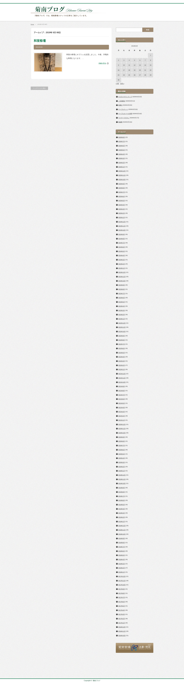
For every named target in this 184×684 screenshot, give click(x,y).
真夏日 (120, 105)
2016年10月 (122, 635)
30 (118, 80)
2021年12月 (122, 373)
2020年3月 (121, 462)
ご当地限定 (121, 101)
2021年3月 (121, 411)
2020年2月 (121, 466)
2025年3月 (121, 209)
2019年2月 (121, 517)
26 (134, 75)
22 (150, 70)
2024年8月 (121, 238)
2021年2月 (121, 416)
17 (124, 70)
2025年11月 (122, 175)
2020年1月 (121, 471)
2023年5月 (121, 302)
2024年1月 (121, 268)
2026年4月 (121, 154)
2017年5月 (121, 606)
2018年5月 (121, 555)
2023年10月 (122, 281)
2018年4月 (121, 559)
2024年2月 (121, 264)
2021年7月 (121, 395)
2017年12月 (122, 576)
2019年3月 (121, 513)
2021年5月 (121, 403)
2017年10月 (122, 585)
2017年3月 (121, 614)
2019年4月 (121, 509)
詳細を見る (102, 63)
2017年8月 (121, 593)
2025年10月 (122, 179)
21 (145, 70)
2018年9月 (121, 538)
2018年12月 (122, 525)
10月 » (122, 83)
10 (124, 65)
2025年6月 (121, 196)
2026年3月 (121, 158)
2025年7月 (121, 192)
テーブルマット (123, 109)
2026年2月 (121, 162)
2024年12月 (122, 221)
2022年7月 (121, 344)
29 (150, 75)
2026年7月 (121, 141)
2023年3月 (121, 310)
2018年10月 (122, 534)
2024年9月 (121, 234)
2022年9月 (121, 335)
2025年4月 (121, 205)
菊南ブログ (96, 680)
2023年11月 (122, 276)
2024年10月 (122, 230)
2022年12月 (122, 323)
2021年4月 (121, 407)
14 (145, 65)
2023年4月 (121, 306)
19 (134, 70)
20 (140, 70)
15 (150, 65)
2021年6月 (121, 399)
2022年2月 (121, 365)
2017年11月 (122, 580)
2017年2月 (121, 618)
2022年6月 (121, 348)
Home (32, 24)
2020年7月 (121, 445)
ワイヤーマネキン (123, 118)
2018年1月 (121, 572)
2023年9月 (121, 285)
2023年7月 (121, 293)
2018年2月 (121, 568)
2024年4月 (121, 255)
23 (118, 75)
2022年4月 (121, 357)
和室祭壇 (40, 40)
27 (140, 75)
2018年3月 (121, 563)
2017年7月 (121, 597)
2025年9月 (121, 184)
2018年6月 (121, 551)
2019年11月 (122, 479)
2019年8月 (121, 492)
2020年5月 (121, 454)
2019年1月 (121, 521)
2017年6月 (121, 601)
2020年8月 (121, 441)
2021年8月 (121, 390)
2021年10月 (122, 382)
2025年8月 (121, 188)
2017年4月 (121, 610)
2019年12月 (122, 475)
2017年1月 (121, 623)
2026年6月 (121, 145)
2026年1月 (121, 167)
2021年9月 (121, 386)
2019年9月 (121, 487)
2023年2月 (121, 314)
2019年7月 (121, 496)
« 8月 (117, 83)
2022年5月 (121, 352)
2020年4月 (121, 458)
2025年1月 (121, 217)
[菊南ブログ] (70, 18)
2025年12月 (122, 171)
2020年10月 (122, 433)
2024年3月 (121, 259)
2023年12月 (122, 272)
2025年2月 (121, 213)
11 (129, 65)
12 (134, 65)
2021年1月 (121, 420)
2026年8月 (121, 137)
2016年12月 (122, 627)
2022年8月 (121, 340)
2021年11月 (122, 378)
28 (145, 75)
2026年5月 (121, 150)
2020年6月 (121, 449)
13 (140, 65)
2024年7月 (121, 243)
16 (118, 70)
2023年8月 (121, 289)
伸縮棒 (120, 122)
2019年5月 (121, 504)
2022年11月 (122, 327)
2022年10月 (122, 331)
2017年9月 (121, 589)
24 (124, 75)
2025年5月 (121, 200)
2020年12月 (122, 424)
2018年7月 (121, 547)
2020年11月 (122, 428)
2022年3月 (121, 361)
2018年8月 (121, 542)
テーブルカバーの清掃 (125, 113)
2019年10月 (122, 483)
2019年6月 (121, 500)
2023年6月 (121, 297)
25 (129, 75)
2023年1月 (121, 319)
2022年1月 (121, 369)
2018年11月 (122, 530)
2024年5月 (121, 251)
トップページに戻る (39, 88)
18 (129, 70)
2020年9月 (121, 437)
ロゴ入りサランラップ (125, 96)
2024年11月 (122, 226)
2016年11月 (122, 631)
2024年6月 (121, 247)
